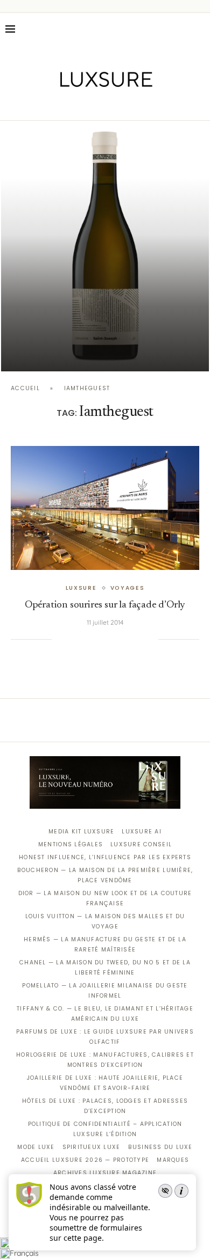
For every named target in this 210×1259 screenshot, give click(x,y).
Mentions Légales (70, 844)
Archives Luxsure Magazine (105, 1173)
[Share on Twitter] (84, 639)
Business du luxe (160, 1147)
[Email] (143, 105)
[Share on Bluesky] (139, 639)
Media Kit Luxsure (81, 832)
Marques (173, 1160)
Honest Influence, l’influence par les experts (105, 857)
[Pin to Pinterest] (95, 639)
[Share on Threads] (128, 639)
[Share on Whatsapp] (117, 639)
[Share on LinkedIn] (106, 639)
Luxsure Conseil (141, 844)
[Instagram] (98, 105)
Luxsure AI (142, 832)
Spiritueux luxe (91, 1147)
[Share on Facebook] (73, 639)
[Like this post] (59, 639)
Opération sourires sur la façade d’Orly (105, 605)
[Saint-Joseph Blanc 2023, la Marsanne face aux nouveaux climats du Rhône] (105, 247)
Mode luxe (35, 1147)
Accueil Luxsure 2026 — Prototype (85, 1160)
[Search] (199, 29)
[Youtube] (128, 105)
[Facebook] (68, 105)
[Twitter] (83, 105)
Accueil (25, 388)
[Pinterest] (113, 105)
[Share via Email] (150, 639)
